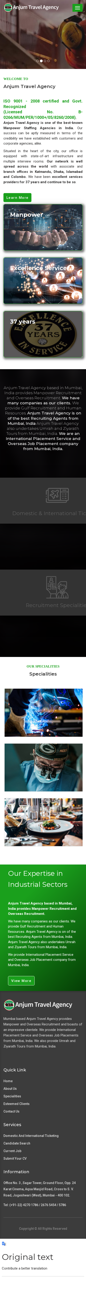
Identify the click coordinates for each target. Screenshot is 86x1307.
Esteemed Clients (16, 1104)
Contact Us (11, 1111)
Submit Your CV (15, 1158)
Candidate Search (16, 1143)
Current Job (12, 1151)
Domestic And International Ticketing (31, 1136)
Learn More (17, 198)
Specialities (12, 1096)
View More (21, 981)
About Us (10, 1088)
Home (8, 1081)
